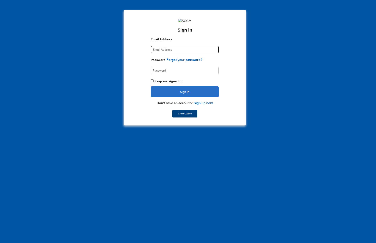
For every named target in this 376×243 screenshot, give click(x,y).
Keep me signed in (168, 81)
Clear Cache (185, 113)
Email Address (161, 39)
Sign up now (203, 103)
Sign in (184, 92)
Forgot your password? (184, 60)
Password (158, 60)
